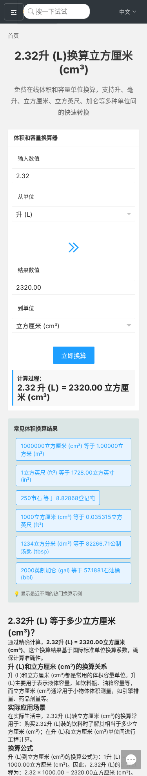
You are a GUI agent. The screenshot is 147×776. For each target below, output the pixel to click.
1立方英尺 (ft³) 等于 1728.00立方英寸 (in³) (67, 476)
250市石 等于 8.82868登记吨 (58, 498)
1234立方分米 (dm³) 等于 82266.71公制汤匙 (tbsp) (71, 547)
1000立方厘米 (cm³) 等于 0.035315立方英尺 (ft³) (71, 520)
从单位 (26, 196)
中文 (124, 11)
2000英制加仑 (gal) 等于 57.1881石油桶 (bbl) (70, 574)
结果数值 (29, 270)
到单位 (26, 308)
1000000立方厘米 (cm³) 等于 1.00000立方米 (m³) (72, 449)
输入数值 (29, 158)
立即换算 (73, 356)
